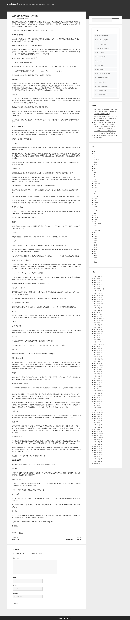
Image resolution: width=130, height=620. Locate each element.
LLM (95, 189)
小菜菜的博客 (12, 4)
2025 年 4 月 (97, 306)
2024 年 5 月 (97, 329)
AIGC (95, 153)
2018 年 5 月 (97, 461)
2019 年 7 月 (97, 442)
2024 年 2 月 (97, 335)
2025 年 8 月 (97, 297)
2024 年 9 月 (97, 320)
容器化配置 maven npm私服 (73, 539)
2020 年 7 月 (97, 418)
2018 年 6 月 (97, 459)
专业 (95, 232)
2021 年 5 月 (97, 397)
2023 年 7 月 (97, 350)
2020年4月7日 (20, 18)
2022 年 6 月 (97, 376)
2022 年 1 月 (97, 384)
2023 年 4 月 (97, 357)
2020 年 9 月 (97, 414)
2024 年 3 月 (97, 333)
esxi (95, 172)
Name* (15, 577)
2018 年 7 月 (97, 457)
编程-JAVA (96, 249)
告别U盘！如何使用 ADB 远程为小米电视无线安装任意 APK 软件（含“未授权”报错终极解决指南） (105, 112)
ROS (95, 221)
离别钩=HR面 (16, 460)
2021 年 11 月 (97, 389)
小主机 (95, 238)
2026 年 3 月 (97, 282)
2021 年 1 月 (97, 406)
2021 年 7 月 (97, 393)
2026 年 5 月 (97, 280)
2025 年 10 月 (97, 293)
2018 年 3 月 (97, 463)
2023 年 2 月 (97, 361)
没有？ (48, 498)
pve (95, 215)
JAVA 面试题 (15, 539)
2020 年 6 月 (97, 420)
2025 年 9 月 (97, 295)
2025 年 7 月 (97, 299)
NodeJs (96, 200)
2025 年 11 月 (97, 291)
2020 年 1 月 (97, 431)
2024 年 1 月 (97, 337)
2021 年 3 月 (97, 401)
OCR (95, 204)
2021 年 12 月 (97, 386)
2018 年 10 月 (97, 452)
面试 (95, 260)
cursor (95, 164)
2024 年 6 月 (97, 327)
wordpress (97, 230)
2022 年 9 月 (97, 372)
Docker (96, 166)
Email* (15, 585)
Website (15, 593)
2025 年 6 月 (97, 301)
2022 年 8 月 (97, 374)
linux (95, 185)
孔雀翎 (14, 207)
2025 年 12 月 (97, 289)
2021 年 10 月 (97, 391)
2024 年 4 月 (97, 331)
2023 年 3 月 (97, 359)
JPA (95, 177)
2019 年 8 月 (97, 440)
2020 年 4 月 (97, 425)
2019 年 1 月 (97, 450)
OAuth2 (96, 202)
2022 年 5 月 (97, 378)
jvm (95, 179)
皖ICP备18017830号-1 (65, 618)
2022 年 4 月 (97, 380)
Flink (95, 175)
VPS (95, 226)
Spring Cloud (97, 223)
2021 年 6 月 (97, 395)
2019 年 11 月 (97, 435)
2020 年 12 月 (97, 408)
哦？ (29, 498)
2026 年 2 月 (97, 284)
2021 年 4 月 (97, 399)
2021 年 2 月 (97, 403)
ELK (95, 168)
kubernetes (97, 183)
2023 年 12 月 (97, 340)
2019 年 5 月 (97, 444)
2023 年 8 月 (97, 348)
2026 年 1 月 (97, 286)
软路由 (95, 257)
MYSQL (96, 196)
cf (94, 158)
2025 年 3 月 (97, 308)
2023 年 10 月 (97, 344)
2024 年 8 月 (97, 323)
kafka (95, 181)
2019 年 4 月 (97, 446)
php (95, 213)
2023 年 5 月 (97, 355)
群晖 (95, 251)
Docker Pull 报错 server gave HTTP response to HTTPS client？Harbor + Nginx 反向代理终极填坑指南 (105, 124)
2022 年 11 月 (97, 367)
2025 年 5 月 (97, 303)
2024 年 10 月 (97, 318)
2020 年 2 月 (97, 429)
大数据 (95, 234)
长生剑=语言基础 (17, 35)
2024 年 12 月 (97, 314)
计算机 (95, 255)
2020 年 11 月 (97, 410)
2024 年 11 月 (97, 316)
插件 (95, 243)
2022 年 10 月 (97, 369)
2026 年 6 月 (97, 278)
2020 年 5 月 (97, 423)
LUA (95, 192)
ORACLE (96, 211)
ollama (96, 206)
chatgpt (96, 162)
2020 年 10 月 (97, 412)
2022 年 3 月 (97, 382)
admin (26, 18)
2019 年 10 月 (97, 437)
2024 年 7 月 (97, 325)
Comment (16, 558)
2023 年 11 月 (97, 342)
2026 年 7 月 (97, 276)
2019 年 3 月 (97, 448)
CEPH (95, 155)
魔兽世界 (96, 262)
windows (96, 228)
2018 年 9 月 (97, 454)
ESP (95, 170)
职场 (95, 253)
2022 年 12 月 (97, 365)
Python (96, 217)
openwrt (96, 209)
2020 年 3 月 (97, 427)
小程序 (95, 240)
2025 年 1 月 (97, 312)
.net (95, 151)
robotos (96, 219)
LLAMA (96, 187)
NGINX (95, 198)
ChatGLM (96, 160)
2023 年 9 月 (97, 346)
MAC (95, 194)
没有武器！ (38, 498)
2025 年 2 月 (97, 310)
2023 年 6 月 (97, 352)
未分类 (21, 533)
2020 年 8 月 (97, 416)
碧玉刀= (17, 126)
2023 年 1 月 (97, 363)
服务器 (95, 245)
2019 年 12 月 (97, 433)
